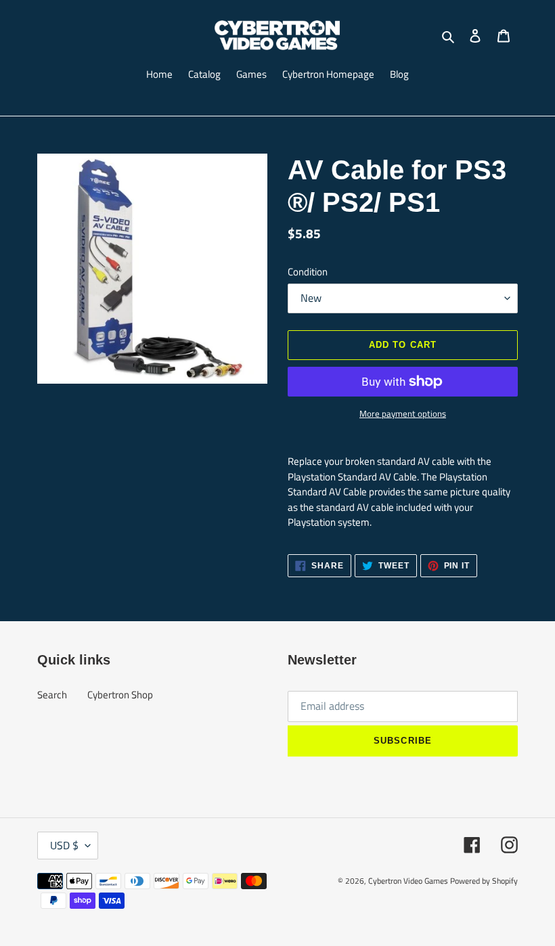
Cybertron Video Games (408, 880)
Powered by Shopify (484, 880)
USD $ (64, 845)
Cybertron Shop (120, 694)
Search (52, 694)
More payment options (402, 413)
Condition (308, 272)
